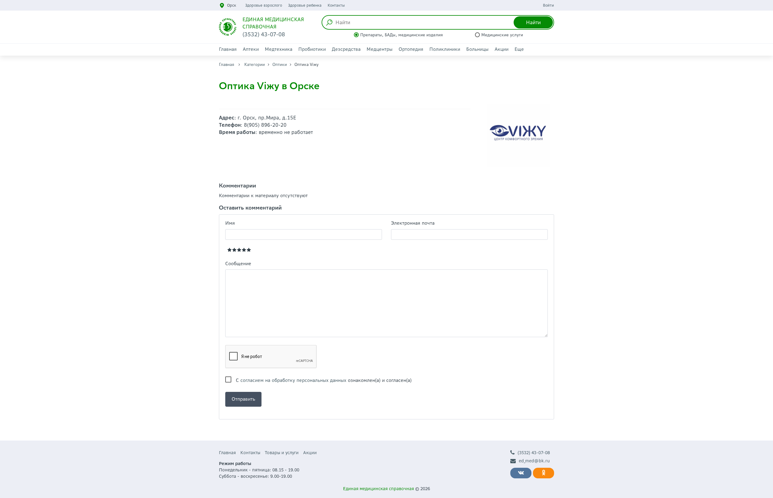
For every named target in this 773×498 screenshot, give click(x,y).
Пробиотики (312, 49)
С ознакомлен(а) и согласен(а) (324, 380)
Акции (501, 49)
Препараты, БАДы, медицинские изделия (401, 34)
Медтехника (278, 49)
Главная (228, 49)
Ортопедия (411, 49)
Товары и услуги (282, 452)
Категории (254, 64)
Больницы (477, 49)
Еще (519, 49)
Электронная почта (413, 223)
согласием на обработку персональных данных (293, 380)
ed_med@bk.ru (534, 461)
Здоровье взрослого (263, 5)
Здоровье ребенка (305, 5)
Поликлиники (444, 49)
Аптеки (251, 49)
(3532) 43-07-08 (534, 452)
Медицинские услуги (502, 34)
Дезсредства (346, 49)
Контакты (336, 5)
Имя (230, 223)
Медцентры (380, 49)
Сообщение (238, 263)
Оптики (279, 64)
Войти (548, 5)
